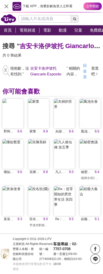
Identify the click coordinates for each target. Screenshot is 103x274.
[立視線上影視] (8, 18)
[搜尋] (74, 19)
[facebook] (95, 249)
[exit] (6, 6)
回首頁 (85, 71)
